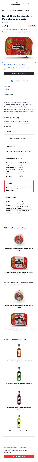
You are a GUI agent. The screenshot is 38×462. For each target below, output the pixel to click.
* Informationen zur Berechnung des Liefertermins (15, 451)
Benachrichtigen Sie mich (19, 73)
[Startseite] (3, 11)
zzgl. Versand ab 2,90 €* (21, 32)
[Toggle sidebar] (3, 3)
